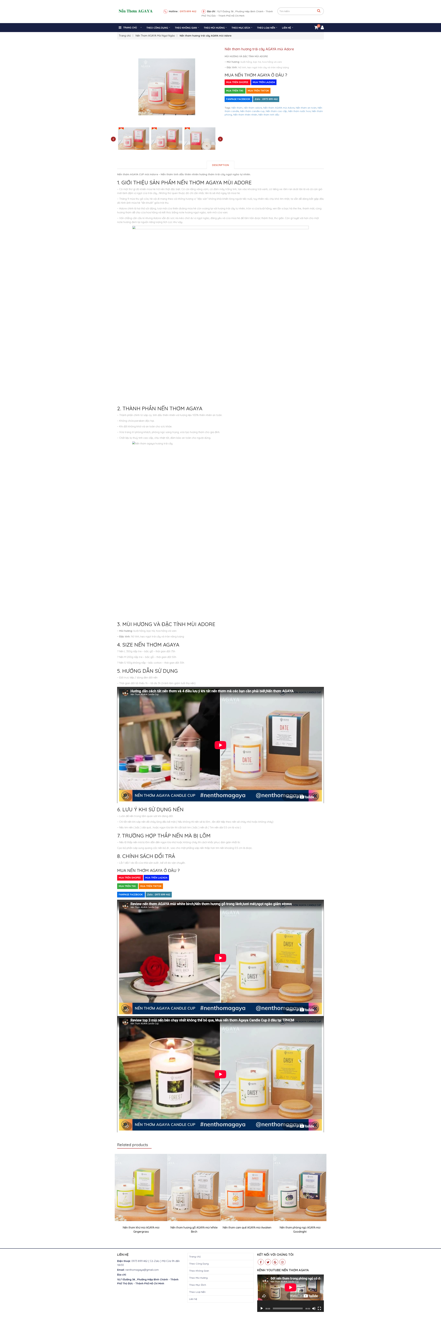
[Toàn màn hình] (319, 1308)
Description (220, 165)
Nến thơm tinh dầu (268, 114)
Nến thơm (237, 107)
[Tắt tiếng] (314, 1308)
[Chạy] (261, 1308)
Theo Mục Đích (241, 27)
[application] (290, 1293)
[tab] (220, 165)
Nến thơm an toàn (306, 107)
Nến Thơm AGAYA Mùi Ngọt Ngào (155, 35)
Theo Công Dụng (157, 27)
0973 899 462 (188, 11)
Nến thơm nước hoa (299, 111)
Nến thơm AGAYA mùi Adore (279, 107)
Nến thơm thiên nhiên (245, 114)
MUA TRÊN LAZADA (264, 82)
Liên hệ (286, 27)
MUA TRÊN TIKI (235, 90)
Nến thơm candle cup (252, 111)
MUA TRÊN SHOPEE (237, 82)
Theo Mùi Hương (214, 27)
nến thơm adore (253, 107)
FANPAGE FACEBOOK (238, 99)
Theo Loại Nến (266, 27)
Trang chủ (130, 27)
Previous (113, 139)
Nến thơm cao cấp (276, 111)
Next (220, 139)
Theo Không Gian (186, 27)
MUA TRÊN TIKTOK (258, 90)
